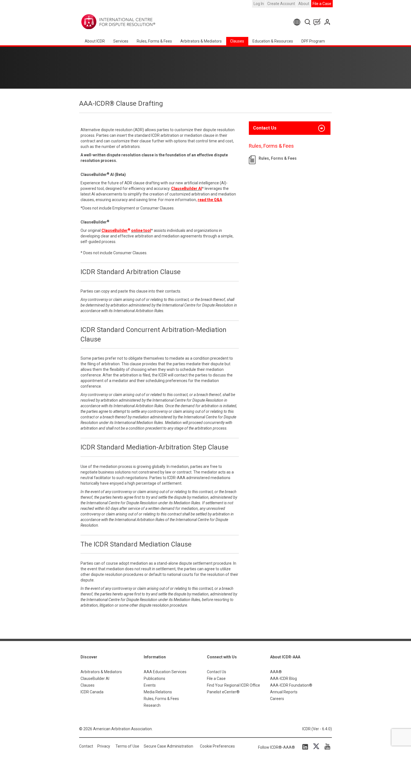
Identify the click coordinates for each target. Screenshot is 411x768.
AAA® (276, 672)
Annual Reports (283, 692)
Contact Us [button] (265, 128)
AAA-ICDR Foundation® (291, 685)
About (303, 3)
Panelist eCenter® (223, 692)
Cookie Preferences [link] (217, 746)
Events (150, 685)
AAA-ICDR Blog (283, 678)
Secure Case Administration (168, 746)
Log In (259, 3)
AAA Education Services (165, 672)
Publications (154, 678)
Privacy (103, 746)
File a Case (322, 3)
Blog (318, 21)
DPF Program (313, 41)
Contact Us (328, 21)
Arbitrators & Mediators (101, 672)
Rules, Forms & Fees (154, 41)
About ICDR (95, 41)
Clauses (237, 41)
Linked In (306, 746)
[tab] (289, 128)
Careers (277, 698)
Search (308, 21)
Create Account (281, 3)
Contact (86, 746)
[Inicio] (136, 22)
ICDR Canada (92, 692)
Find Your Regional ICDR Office (233, 685)
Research (152, 705)
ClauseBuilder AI (95, 678)
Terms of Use (127, 746)
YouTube (326, 746)
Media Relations (158, 692)
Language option (298, 21)
